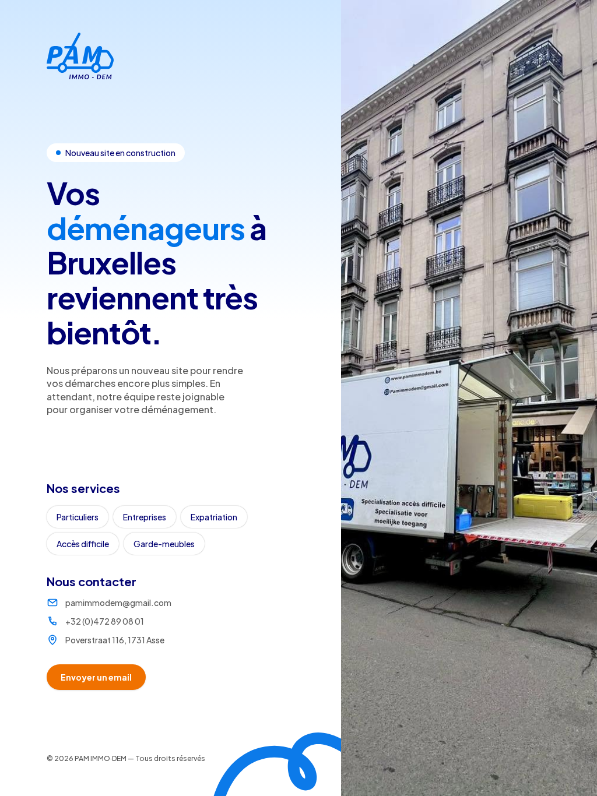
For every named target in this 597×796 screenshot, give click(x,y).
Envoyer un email (96, 677)
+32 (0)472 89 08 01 (104, 621)
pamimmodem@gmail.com (118, 602)
